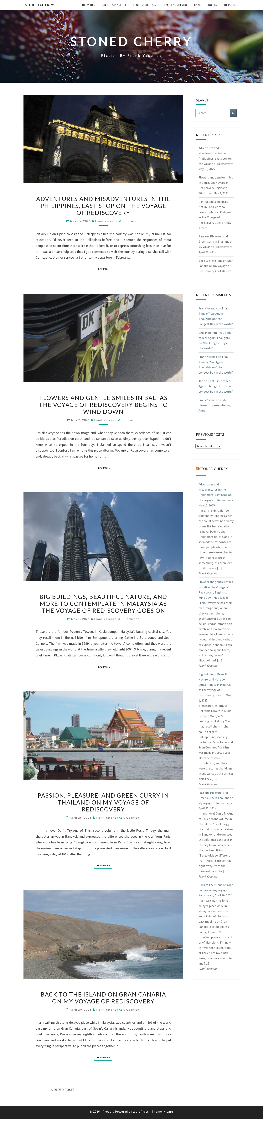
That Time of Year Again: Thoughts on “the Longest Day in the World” (216, 386)
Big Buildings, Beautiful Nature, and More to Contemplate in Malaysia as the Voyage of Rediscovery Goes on (103, 603)
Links (197, 5)
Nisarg (168, 1111)
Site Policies (230, 5)
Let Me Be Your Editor (175, 5)
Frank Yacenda (106, 221)
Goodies (211, 5)
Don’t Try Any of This (114, 5)
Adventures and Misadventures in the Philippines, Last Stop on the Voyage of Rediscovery (103, 205)
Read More (104, 269)
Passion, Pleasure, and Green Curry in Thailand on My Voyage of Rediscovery (103, 802)
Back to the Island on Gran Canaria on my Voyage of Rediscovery (103, 998)
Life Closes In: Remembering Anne (215, 405)
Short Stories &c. (144, 5)
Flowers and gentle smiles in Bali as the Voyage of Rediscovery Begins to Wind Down (103, 404)
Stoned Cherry (39, 4)
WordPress (141, 1111)
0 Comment (131, 221)
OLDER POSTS (63, 1089)
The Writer (88, 5)
